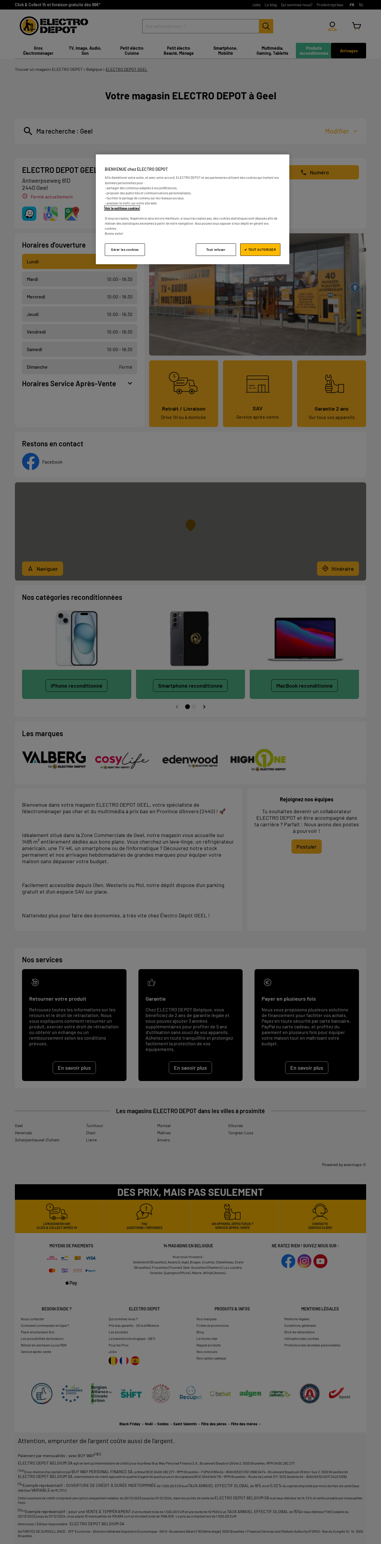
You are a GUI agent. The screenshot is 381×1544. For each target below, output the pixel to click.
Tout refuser (216, 249)
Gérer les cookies (125, 249)
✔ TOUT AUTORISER (260, 249)
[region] (192, 209)
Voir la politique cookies (122, 208)
